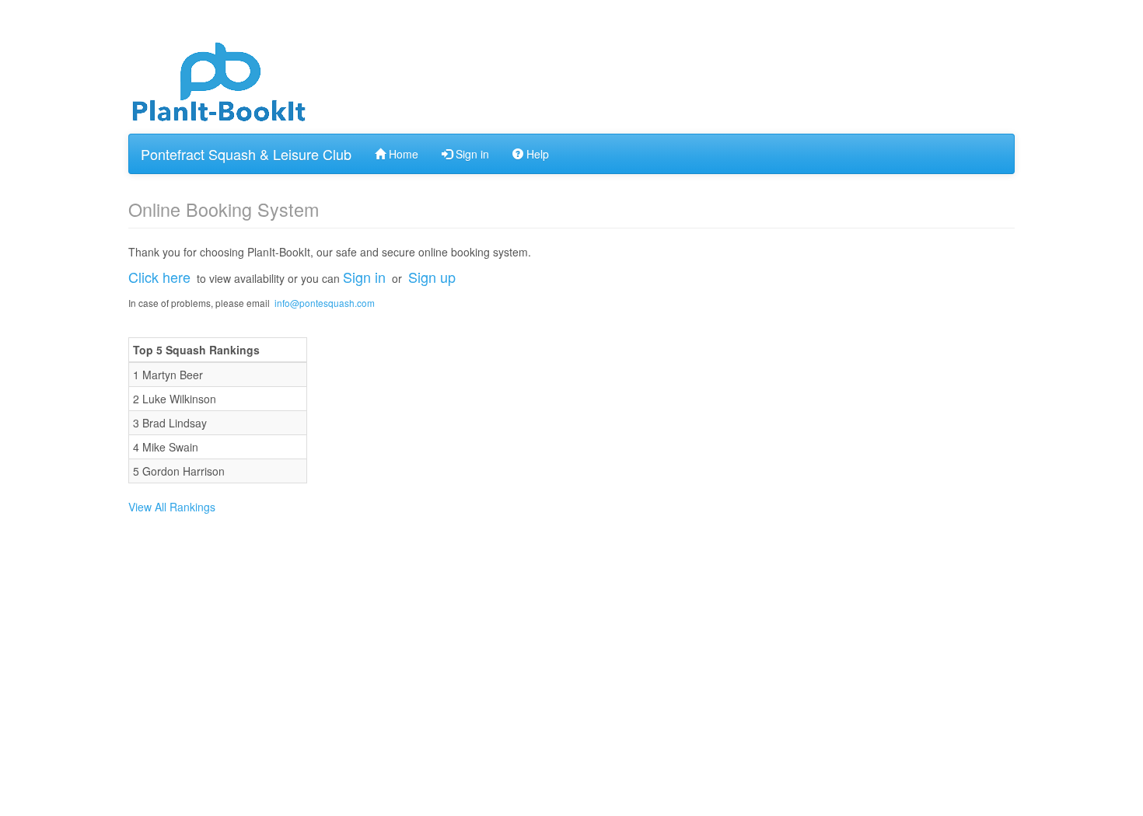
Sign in (471, 154)
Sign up (432, 277)
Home (402, 154)
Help (536, 154)
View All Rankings (171, 506)
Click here (159, 277)
